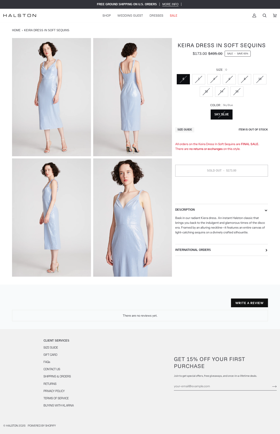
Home (16, 30)
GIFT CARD (50, 354)
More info (170, 4)
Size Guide (184, 129)
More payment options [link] (221, 197)
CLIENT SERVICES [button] (56, 340)
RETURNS (50, 384)
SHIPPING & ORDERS (57, 376)
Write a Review (249, 303)
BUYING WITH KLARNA (59, 405)
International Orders (193, 250)
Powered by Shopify (42, 425)
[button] (106, 15)
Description (185, 209)
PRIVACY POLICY (54, 391)
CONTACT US (52, 369)
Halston (12, 425)
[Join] (271, 386)
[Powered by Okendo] (31, 304)
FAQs (47, 362)
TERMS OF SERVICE (56, 398)
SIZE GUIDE (51, 347)
